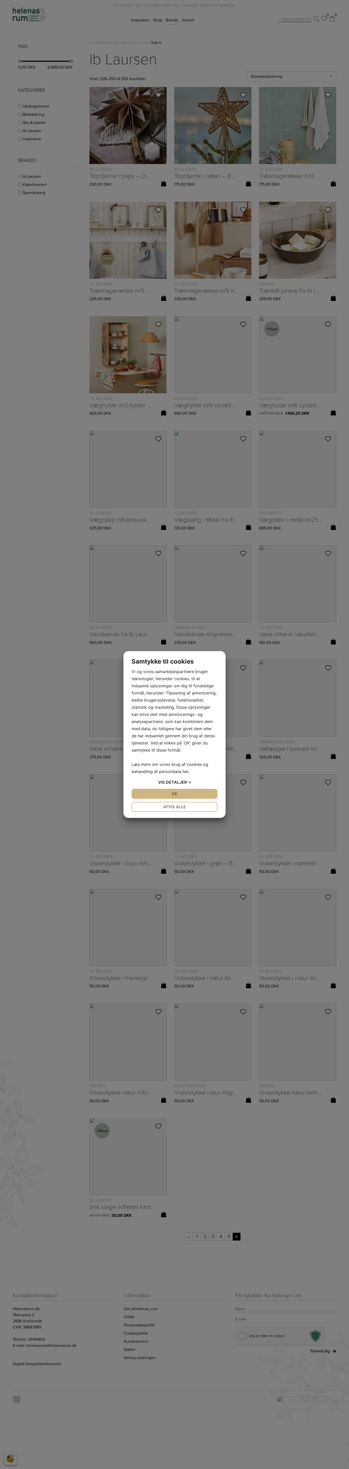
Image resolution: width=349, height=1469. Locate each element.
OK (174, 793)
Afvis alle (174, 806)
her (185, 771)
